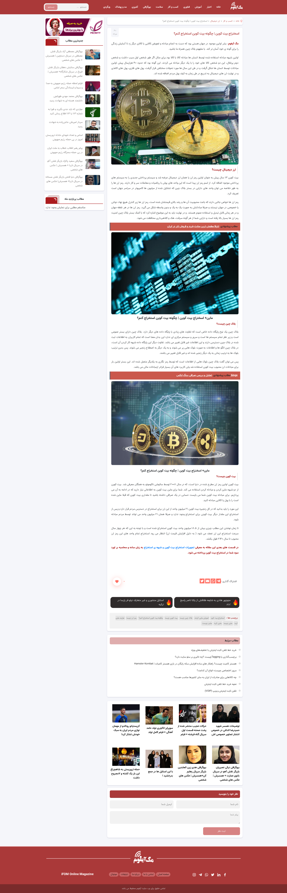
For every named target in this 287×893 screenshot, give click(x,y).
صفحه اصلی (163, 874)
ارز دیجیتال (215, 21)
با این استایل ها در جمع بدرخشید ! (160, 774)
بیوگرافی (147, 7)
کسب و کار (173, 7)
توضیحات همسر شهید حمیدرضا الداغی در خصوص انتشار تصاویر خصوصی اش (225, 730)
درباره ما (136, 874)
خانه (218, 7)
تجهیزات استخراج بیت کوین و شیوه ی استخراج (169, 548)
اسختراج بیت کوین (218, 618)
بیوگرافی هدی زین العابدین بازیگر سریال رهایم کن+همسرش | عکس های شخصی (192, 773)
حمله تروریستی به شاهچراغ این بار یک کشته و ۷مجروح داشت (125, 773)
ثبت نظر (222, 831)
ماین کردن (217, 623)
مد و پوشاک (121, 7)
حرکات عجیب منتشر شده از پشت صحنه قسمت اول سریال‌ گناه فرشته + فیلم (192, 730)
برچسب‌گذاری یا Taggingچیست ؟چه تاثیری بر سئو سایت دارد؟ (206, 657)
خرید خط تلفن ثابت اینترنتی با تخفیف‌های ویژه (214, 650)
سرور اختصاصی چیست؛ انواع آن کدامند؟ (217, 671)
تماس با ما (149, 874)
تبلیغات (124, 874)
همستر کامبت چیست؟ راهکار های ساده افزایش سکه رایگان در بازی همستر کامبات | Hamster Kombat (185, 664)
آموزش (198, 7)
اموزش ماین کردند (201, 618)
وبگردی (106, 7)
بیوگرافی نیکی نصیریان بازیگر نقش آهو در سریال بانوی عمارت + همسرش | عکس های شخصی (226, 773)
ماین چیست (228, 623)
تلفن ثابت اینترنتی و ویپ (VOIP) (221, 691)
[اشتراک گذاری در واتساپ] (213, 583)
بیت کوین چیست (171, 618)
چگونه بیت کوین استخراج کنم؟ (151, 618)
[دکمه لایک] (117, 581)
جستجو (51, 7)
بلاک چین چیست (186, 618)
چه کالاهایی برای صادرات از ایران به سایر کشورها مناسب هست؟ (205, 677)
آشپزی (135, 7)
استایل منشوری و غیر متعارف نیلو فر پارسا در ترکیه (140, 602)
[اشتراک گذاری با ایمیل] (207, 583)
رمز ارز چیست (132, 618)
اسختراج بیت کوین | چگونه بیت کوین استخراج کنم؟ (206, 33)
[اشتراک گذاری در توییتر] (202, 583)
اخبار (209, 7)
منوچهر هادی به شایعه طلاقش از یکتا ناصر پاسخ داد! (205, 602)
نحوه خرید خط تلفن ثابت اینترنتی (220, 684)
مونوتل (114, 874)
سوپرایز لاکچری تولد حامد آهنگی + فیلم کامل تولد (159, 730)
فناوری (186, 7)
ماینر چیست (207, 623)
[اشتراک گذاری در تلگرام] (218, 583)
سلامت (159, 7)
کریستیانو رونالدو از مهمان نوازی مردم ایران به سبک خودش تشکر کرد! (126, 730)
